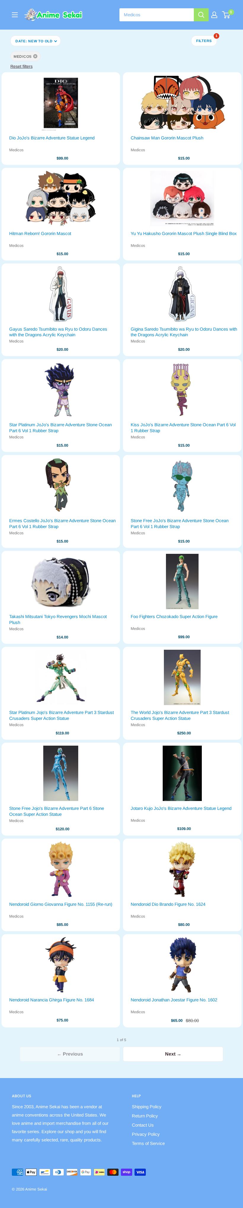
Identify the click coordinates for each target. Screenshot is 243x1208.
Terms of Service (148, 1143)
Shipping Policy (147, 1106)
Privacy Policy (146, 1134)
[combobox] (156, 14)
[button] (35, 41)
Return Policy (145, 1115)
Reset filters (21, 66)
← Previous (70, 1053)
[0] (226, 14)
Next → (173, 1053)
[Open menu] (15, 14)
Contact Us (143, 1124)
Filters (206, 39)
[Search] (201, 14)
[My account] (214, 15)
